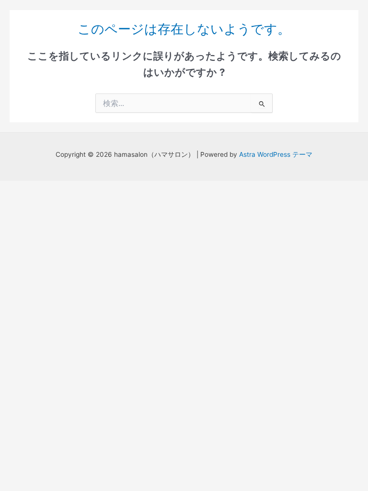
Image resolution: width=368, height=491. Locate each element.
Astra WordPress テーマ (275, 154)
